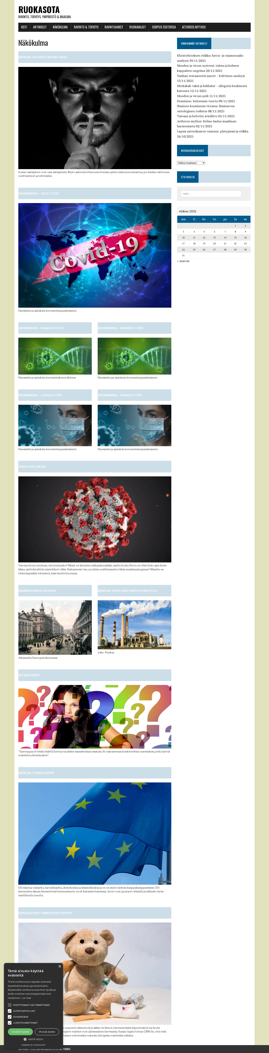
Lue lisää (26, 997)
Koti (24, 27)
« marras (183, 261)
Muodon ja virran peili (192, 96)
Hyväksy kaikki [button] (20, 1031)
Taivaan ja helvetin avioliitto (197, 116)
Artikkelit (40, 27)
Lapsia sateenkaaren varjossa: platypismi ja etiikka (212, 131)
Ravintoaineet (114, 27)
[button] (10, 1005)
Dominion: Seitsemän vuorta (197, 101)
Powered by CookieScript (33, 1045)
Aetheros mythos (194, 27)
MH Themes (64, 1049)
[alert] (33, 1006)
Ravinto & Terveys (86, 27)
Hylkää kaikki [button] (47, 1031)
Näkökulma (60, 27)
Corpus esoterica (164, 27)
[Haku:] (211, 193)
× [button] (59, 966)
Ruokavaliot (137, 27)
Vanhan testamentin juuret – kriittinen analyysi (211, 76)
